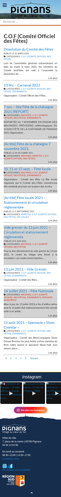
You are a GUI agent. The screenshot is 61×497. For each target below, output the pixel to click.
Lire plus (52, 78)
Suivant (34, 358)
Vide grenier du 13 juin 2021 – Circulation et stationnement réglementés (27, 232)
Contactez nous (10, 458)
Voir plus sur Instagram (32, 410)
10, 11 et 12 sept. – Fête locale (27, 169)
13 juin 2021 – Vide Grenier (25, 269)
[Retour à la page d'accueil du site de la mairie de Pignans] (30, 9)
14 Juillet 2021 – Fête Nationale (28, 291)
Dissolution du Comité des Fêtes (28, 49)
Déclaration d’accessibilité (16, 470)
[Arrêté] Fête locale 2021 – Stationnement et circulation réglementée (26, 202)
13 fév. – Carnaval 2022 (22, 85)
